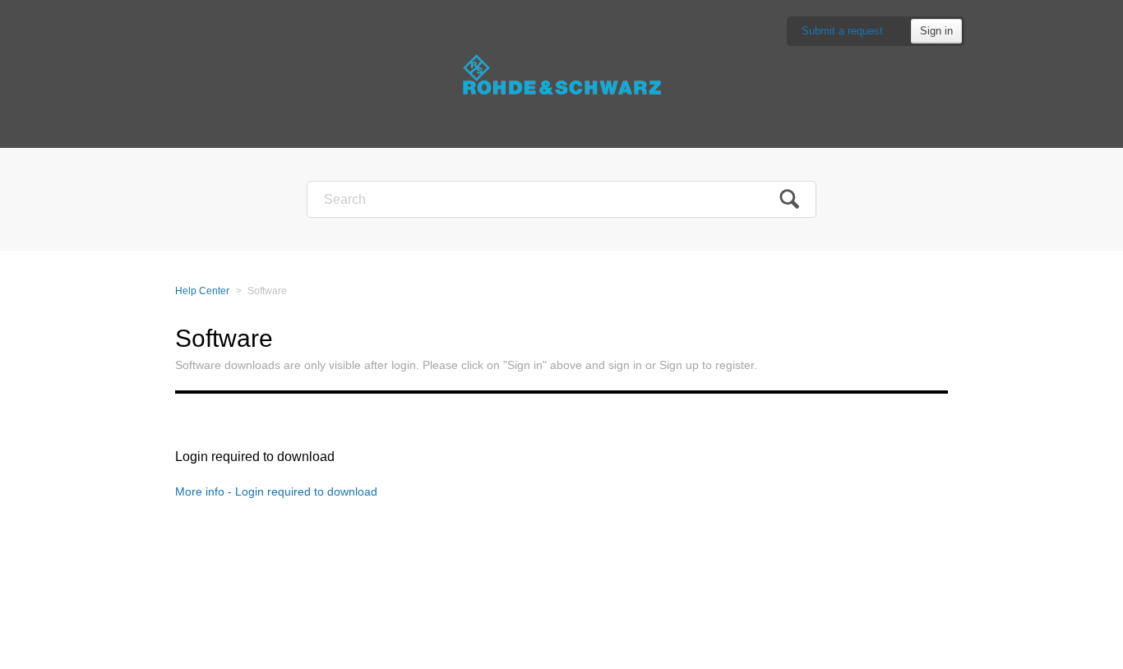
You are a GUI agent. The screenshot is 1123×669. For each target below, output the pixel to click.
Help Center (202, 291)
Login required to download (255, 457)
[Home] (561, 73)
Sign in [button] (936, 31)
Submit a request (842, 31)
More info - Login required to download (276, 491)
